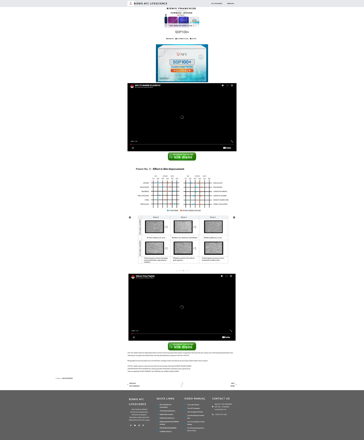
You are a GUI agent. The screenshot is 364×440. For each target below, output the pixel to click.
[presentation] (130, 217)
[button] (176, 271)
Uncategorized (67, 378)
